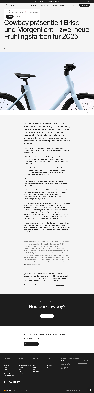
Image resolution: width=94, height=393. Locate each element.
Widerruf (39, 390)
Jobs (34, 369)
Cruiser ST (7, 365)
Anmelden (87, 361)
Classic (6, 361)
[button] (90, 390)
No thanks (17, 16)
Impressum (36, 371)
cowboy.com (60, 285)
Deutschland (10, 390)
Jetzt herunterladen (47, 316)
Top (87, 112)
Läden (34, 367)
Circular (6, 371)
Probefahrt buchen (84, 5)
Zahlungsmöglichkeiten (24, 365)
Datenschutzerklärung (82, 363)
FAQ (48, 361)
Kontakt (49, 363)
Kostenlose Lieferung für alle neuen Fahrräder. (47, 1)
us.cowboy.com (34, 12)
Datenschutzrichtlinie (32, 390)
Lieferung (49, 365)
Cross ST (6, 369)
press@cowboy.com (34, 338)
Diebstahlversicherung (24, 363)
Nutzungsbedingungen (23, 390)
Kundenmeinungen (37, 361)
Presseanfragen (37, 363)
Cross (5, 367)
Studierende (21, 373)
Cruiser (6, 363)
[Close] (88, 1)
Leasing (20, 367)
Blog (34, 365)
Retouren (49, 367)
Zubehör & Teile (8, 373)
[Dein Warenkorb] (76, 5)
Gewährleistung (22, 369)
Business (20, 371)
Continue (9, 16)
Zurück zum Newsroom (31, 344)
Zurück (83, 112)
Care (19, 361)
